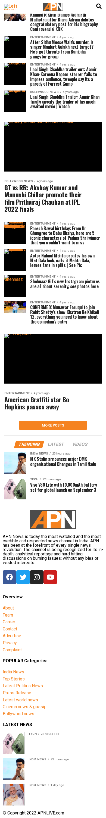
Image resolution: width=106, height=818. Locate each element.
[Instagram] (36, 577)
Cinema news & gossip (24, 706)
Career (9, 621)
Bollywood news (18, 713)
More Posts (53, 425)
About (8, 608)
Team (8, 615)
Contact (10, 629)
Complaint (12, 649)
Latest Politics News (23, 685)
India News (13, 671)
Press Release (17, 692)
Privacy (10, 642)
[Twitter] (23, 577)
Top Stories (14, 679)
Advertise (12, 635)
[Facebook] (9, 577)
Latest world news (20, 699)
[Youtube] (50, 577)
